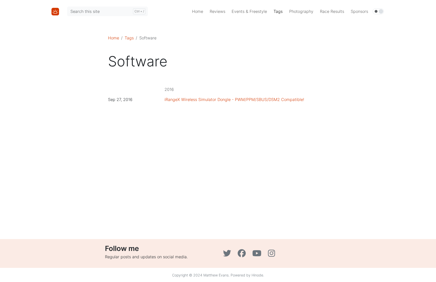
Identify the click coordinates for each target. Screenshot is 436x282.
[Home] (55, 11)
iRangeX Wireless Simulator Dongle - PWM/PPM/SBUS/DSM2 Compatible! (234, 99)
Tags (129, 37)
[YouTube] (258, 254)
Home (113, 37)
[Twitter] (228, 254)
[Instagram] (272, 254)
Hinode (257, 275)
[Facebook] (243, 254)
